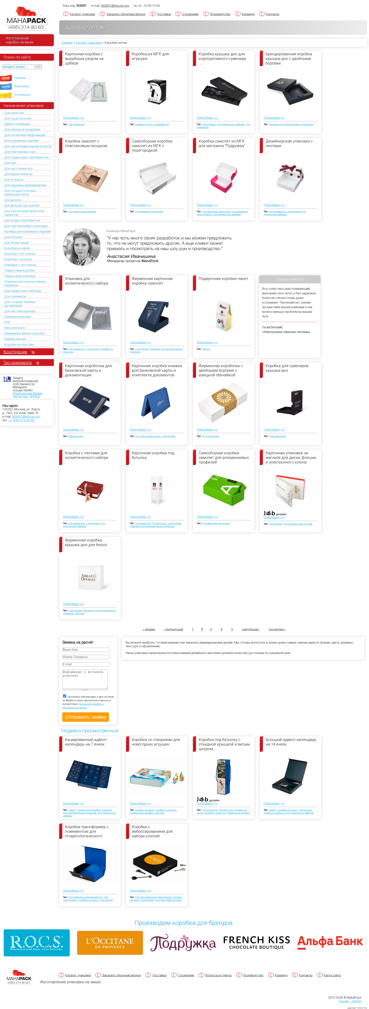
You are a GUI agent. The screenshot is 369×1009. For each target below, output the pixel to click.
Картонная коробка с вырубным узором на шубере (84, 58)
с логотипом (208, 124)
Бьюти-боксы (13, 179)
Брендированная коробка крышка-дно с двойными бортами (289, 58)
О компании (190, 14)
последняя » (277, 629)
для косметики (76, 124)
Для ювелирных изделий (21, 140)
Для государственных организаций (20, 303)
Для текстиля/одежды (19, 311)
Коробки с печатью (18, 259)
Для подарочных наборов (22, 291)
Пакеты (206, 349)
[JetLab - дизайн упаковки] (271, 536)
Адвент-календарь (17, 124)
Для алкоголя (14, 113)
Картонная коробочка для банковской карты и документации (88, 370)
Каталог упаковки (82, 14)
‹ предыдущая (173, 629)
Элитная (79, 613)
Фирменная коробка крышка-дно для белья (86, 542)
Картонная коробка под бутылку (153, 455)
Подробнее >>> (73, 118)
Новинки (20, 78)
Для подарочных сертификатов (26, 157)
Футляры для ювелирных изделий (27, 231)
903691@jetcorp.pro (26, 416)
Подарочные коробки (19, 270)
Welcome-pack (14, 328)
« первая (149, 629)
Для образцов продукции (22, 129)
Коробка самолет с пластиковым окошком (86, 143)
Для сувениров (15, 296)
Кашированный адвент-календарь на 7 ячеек (86, 742)
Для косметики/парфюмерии (24, 135)
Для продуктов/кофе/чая (22, 220)
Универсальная (15, 339)
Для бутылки (13, 237)
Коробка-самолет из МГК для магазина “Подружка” (222, 143)
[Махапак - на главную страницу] (27, 18)
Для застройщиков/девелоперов (27, 146)
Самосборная (161, 124)
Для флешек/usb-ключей (21, 205)
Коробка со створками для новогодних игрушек (156, 742)
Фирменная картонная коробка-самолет (152, 281)
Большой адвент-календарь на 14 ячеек (291, 742)
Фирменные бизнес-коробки (24, 333)
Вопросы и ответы (218, 975)
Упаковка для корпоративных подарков (291, 124)
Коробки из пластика (19, 344)
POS (7, 322)
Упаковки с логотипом (20, 265)
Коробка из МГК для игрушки (150, 56)
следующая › (251, 629)
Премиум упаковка (17, 317)
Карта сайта (332, 975)
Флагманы (21, 86)
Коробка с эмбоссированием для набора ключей (152, 831)
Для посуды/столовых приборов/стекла (20, 192)
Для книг (10, 163)
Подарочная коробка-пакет (223, 278)
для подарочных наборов (230, 124)
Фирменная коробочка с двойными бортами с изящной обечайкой (221, 370)
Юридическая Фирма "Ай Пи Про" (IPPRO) (27, 395)
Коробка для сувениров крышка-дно (287, 368)
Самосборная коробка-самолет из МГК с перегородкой (152, 145)
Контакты (272, 14)
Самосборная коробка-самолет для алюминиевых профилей (224, 457)
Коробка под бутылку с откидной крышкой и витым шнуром (224, 744)
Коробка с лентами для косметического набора (86, 455)
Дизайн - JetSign (349, 1001)
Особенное (22, 95)
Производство (220, 14)
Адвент (72, 810)
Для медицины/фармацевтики (25, 185)
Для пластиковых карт (20, 152)
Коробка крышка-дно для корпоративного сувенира (222, 56)
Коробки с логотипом (19, 254)
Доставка (164, 14)
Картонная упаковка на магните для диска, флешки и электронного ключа (291, 457)
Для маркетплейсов (18, 174)
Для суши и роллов (17, 118)
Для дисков (12, 200)
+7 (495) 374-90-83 (21, 420)
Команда (248, 14)
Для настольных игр (18, 168)
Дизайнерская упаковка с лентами (289, 143)
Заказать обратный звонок (125, 14)
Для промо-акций (16, 242)
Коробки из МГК (144, 124)
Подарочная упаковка (19, 276)
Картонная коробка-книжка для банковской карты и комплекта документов (157, 370)
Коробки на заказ (17, 248)
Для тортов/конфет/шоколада (26, 226)
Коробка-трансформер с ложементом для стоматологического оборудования (87, 831)
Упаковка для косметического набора (86, 281)
